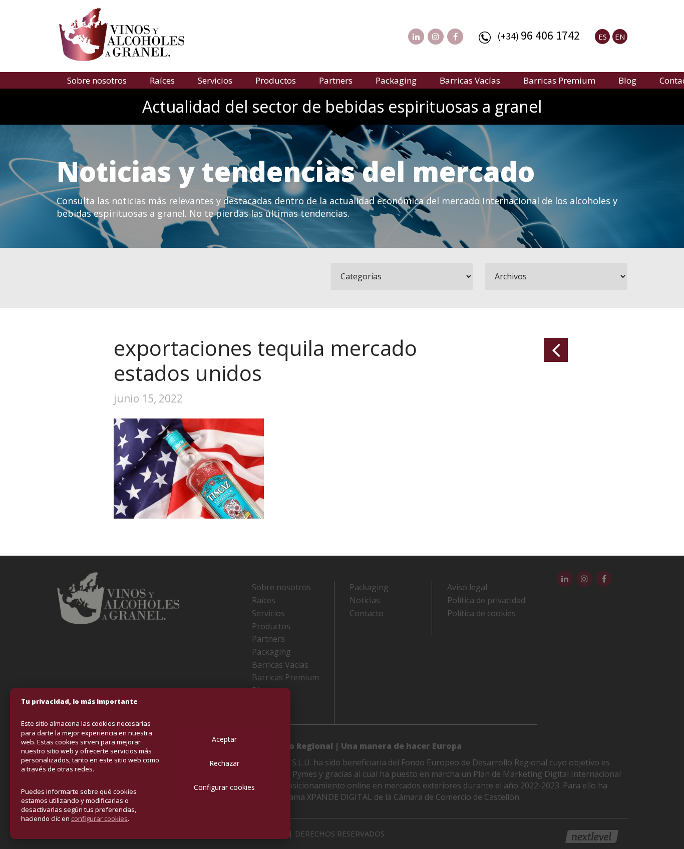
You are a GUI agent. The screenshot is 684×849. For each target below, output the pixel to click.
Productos (275, 80)
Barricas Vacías (470, 80)
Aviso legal (467, 587)
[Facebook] (455, 37)
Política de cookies (481, 613)
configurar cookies (99, 818)
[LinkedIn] (416, 37)
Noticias (365, 600)
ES (602, 37)
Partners (336, 80)
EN (620, 37)
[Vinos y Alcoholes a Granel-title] (122, 33)
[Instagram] (436, 37)
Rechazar (224, 763)
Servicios (215, 80)
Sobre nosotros (97, 80)
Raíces (162, 80)
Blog (627, 80)
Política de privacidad (486, 600)
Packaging (396, 80)
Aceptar (224, 739)
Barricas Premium (559, 80)
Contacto (367, 613)
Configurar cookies (224, 787)
